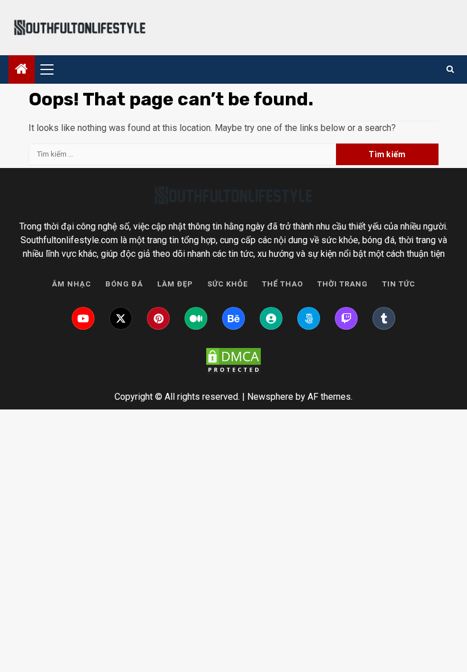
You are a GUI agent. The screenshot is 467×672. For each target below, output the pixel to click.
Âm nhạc (71, 284)
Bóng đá (124, 284)
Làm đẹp (175, 284)
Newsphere (270, 396)
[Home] (21, 70)
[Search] (450, 69)
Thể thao (282, 284)
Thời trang (342, 284)
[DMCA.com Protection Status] (233, 361)
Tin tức (398, 284)
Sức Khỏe (227, 284)
